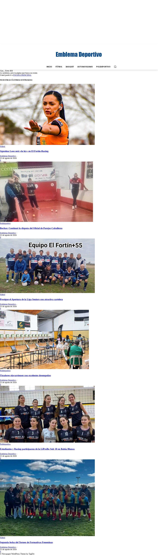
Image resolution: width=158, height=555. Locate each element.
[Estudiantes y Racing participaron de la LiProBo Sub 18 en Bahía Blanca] (47, 442)
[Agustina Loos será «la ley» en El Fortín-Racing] (47, 144)
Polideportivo (5, 223)
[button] (115, 67)
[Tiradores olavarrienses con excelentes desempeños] (44, 368)
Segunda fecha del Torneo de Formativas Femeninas (26, 542)
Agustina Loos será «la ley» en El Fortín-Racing (24, 151)
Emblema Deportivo (8, 156)
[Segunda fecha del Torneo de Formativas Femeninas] (47, 535)
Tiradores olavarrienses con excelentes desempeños (25, 375)
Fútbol (2, 146)
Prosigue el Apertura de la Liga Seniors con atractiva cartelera (31, 299)
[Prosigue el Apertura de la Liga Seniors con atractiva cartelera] (47, 292)
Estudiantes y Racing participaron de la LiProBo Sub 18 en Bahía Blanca (37, 449)
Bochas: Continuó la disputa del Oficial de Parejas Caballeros (31, 228)
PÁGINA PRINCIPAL (22, 75)
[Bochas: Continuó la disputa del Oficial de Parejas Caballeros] (46, 221)
